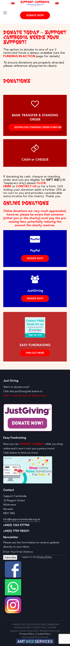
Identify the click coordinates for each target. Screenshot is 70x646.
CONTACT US (26, 186)
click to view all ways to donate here (25, 395)
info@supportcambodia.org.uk (21, 519)
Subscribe (10, 557)
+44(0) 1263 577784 (16, 525)
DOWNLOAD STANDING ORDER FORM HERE (38, 127)
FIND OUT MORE (35, 352)
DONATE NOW (35, 258)
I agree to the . (37, 556)
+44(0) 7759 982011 (16, 531)
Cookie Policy (43, 633)
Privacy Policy (44, 557)
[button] (5, 12)
